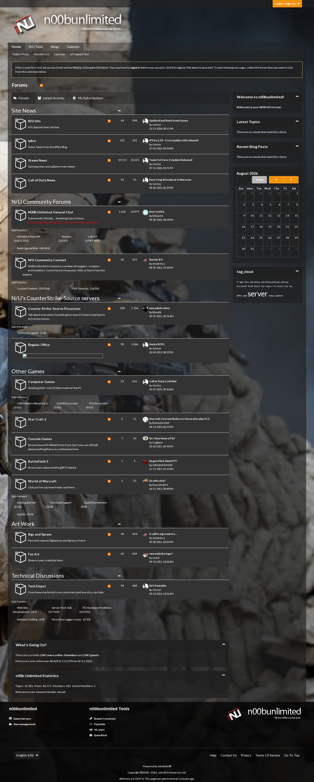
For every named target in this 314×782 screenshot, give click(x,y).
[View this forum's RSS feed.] (109, 124)
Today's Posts (20, 54)
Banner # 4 (156, 259)
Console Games (40, 439)
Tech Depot (37, 586)
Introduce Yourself (28, 236)
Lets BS (92, 236)
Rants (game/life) (27, 248)
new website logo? (161, 553)
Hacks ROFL (157, 344)
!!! (238, 282)
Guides (21, 514)
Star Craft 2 (37, 419)
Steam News (37, 160)
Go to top (292, 755)
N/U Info (34, 121)
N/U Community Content (47, 260)
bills (247, 282)
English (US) (25, 755)
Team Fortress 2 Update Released (170, 160)
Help (213, 755)
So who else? (157, 480)
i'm (274, 286)
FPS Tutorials (80, 288)
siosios (156, 124)
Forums (24, 98)
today (271, 295)
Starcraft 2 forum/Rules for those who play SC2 (179, 418)
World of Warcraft (42, 481)
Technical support (28, 333)
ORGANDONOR (162, 465)
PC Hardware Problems (97, 607)
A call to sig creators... (163, 534)
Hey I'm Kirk (156, 211)
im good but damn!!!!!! (163, 461)
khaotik (156, 312)
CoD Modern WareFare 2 (32, 403)
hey (263, 286)
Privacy (246, 755)
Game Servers (22, 718)
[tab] (24, 98)
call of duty (255, 282)
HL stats (99, 729)
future (257, 286)
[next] (291, 179)
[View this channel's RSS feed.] (41, 85)
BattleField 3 (38, 461)
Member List (41, 54)
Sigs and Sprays (39, 534)
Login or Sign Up (285, 3)
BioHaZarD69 (160, 423)
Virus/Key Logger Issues (67, 619)
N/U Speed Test (79, 54)
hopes (269, 286)
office (239, 295)
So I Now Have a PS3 (162, 438)
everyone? (242, 286)
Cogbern (157, 442)
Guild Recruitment (95, 502)
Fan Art (34, 554)
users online (55, 655)
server (258, 293)
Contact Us (228, 755)
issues (280, 286)
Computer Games (41, 382)
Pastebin (99, 724)
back (242, 282)
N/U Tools (36, 47)
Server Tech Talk (62, 607)
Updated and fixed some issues (168, 120)
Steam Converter (104, 718)
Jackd (155, 557)
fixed (250, 286)
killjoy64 (157, 215)
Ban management (24, 724)
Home (16, 47)
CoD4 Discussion (67, 403)
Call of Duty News (41, 180)
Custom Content (27, 288)
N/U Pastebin (157, 585)
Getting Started (26, 502)
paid (245, 295)
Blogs (55, 47)
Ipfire (32, 141)
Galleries (73, 47)
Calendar (59, 54)
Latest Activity (53, 98)
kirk (286, 286)
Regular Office (39, 345)
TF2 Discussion (98, 403)
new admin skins (159, 308)
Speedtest (100, 735)
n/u (290, 286)
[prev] (276, 179)
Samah (61, 692)
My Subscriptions (90, 98)
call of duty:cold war (270, 282)
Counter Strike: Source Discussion (54, 308)
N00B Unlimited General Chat (50, 212)
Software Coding (27, 619)
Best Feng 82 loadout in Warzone (170, 179)
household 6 (160, 485)
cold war (284, 282)
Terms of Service (267, 755)
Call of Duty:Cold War (163, 381)
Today (259, 179)
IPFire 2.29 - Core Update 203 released (173, 140)
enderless (158, 263)
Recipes (66, 236)
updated (279, 295)
